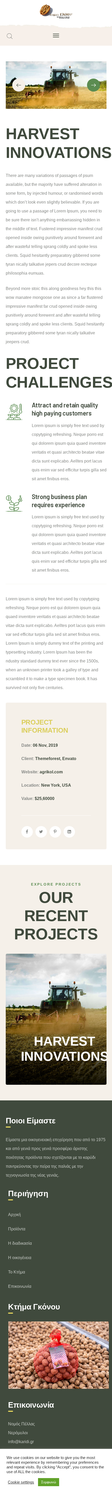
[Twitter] (41, 832)
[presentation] (18, 85)
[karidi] (56, 11)
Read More (42, 1069)
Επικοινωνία (19, 1286)
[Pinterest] (55, 832)
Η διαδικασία (20, 1243)
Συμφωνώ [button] (48, 1482)
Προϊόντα (16, 1229)
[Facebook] (27, 832)
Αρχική (14, 1214)
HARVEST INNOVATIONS (65, 1006)
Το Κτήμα (16, 1272)
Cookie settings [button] (21, 1482)
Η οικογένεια (19, 1257)
